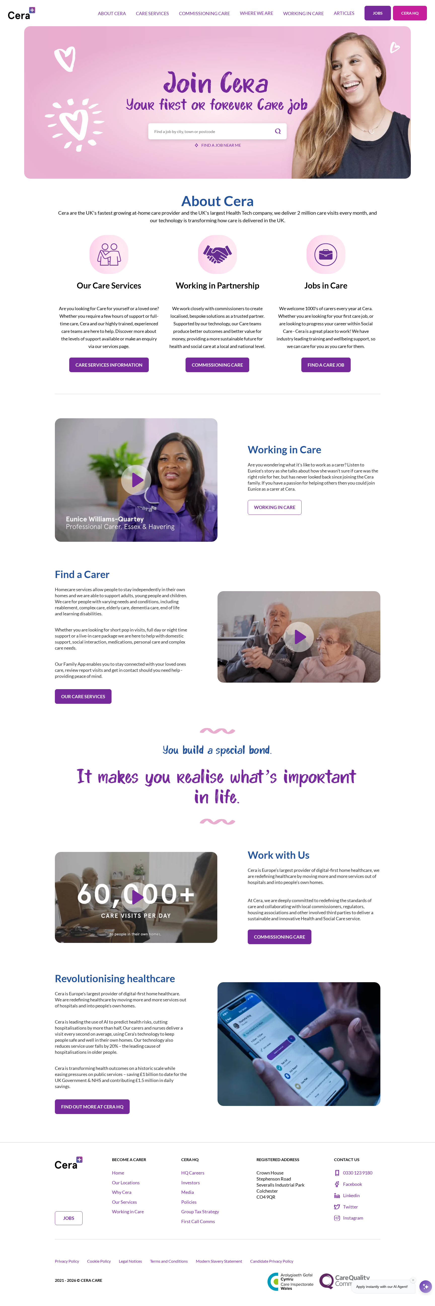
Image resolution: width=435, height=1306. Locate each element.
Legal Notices (130, 1261)
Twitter (350, 1206)
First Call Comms (198, 1221)
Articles (344, 13)
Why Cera (121, 1192)
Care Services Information (109, 365)
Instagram (353, 1218)
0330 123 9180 (357, 1172)
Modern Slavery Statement (219, 1261)
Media (187, 1192)
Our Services (124, 1202)
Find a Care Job (326, 365)
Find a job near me (221, 145)
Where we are (256, 13)
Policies (189, 1202)
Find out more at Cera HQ (92, 1106)
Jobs (378, 13)
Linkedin (351, 1195)
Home (118, 1172)
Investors (190, 1182)
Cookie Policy (99, 1261)
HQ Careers (192, 1172)
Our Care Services (83, 696)
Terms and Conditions (169, 1261)
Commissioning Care (217, 365)
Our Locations (126, 1182)
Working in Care (274, 507)
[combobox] (217, 131)
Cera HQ (410, 13)
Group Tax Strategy (200, 1211)
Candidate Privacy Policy (271, 1261)
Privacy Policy (67, 1261)
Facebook (352, 1184)
